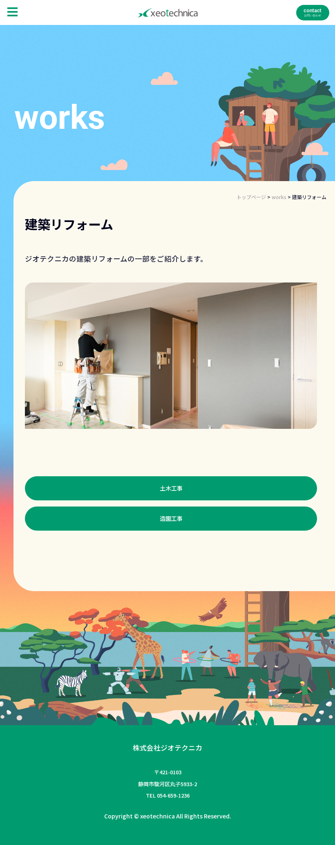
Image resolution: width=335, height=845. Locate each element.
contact (313, 10)
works (279, 196)
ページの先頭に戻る (318, 828)
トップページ (251, 196)
